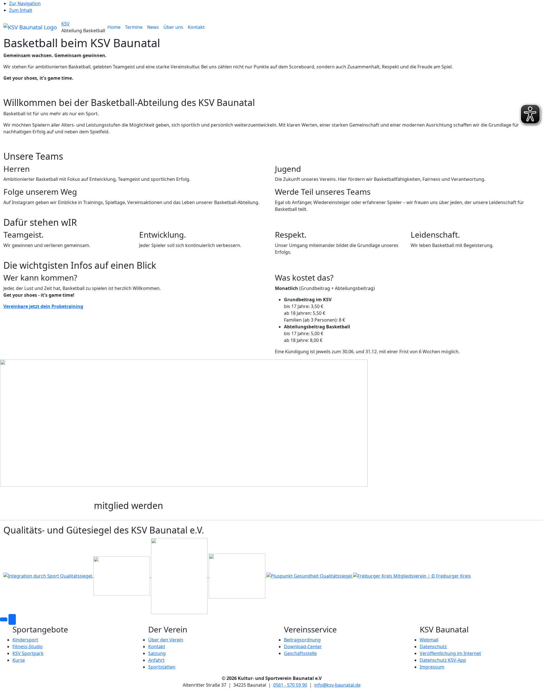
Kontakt (196, 27)
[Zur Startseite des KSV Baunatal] (30, 26)
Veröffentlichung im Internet (450, 653)
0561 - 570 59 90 (290, 685)
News (153, 27)
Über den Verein (165, 640)
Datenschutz (433, 646)
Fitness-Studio (27, 646)
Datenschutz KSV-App (443, 660)
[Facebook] (3, 619)
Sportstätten (161, 667)
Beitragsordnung (302, 640)
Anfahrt (156, 660)
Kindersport (25, 640)
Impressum (432, 667)
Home (113, 27)
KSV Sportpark (28, 653)
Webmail (429, 640)
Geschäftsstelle (300, 653)
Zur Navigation (25, 3)
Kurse (18, 660)
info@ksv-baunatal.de (337, 685)
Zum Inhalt (20, 10)
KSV (65, 24)
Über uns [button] (173, 27)
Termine (134, 27)
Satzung (157, 653)
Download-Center (303, 646)
